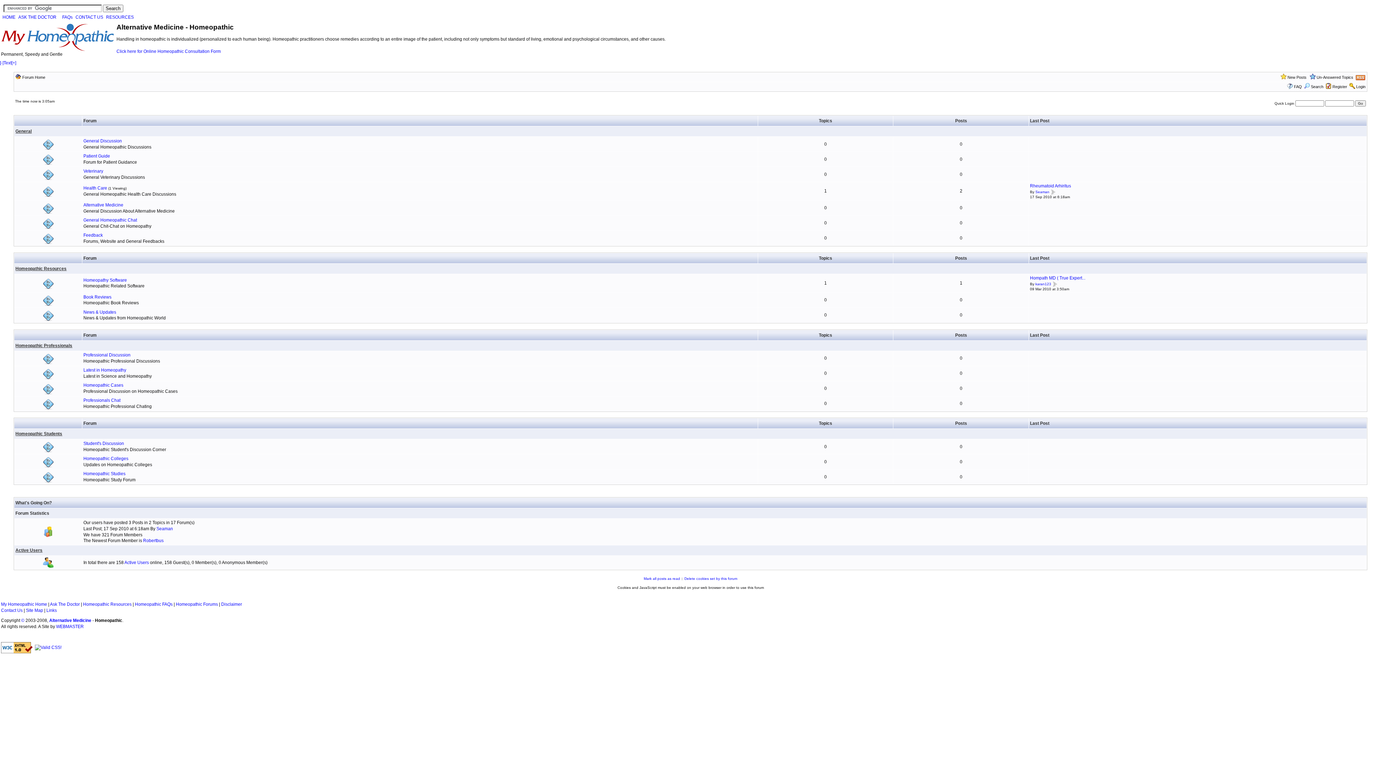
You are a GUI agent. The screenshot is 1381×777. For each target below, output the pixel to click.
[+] (14, 62)
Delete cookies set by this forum (710, 579)
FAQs (67, 17)
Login (1361, 87)
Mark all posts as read (662, 579)
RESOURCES (120, 17)
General (23, 131)
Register (1339, 87)
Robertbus (153, 540)
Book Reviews (97, 297)
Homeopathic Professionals (43, 345)
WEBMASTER (70, 626)
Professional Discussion (107, 355)
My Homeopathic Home (24, 604)
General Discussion (102, 141)
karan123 (1043, 284)
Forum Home (33, 77)
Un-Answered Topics (1335, 77)
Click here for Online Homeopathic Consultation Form (169, 51)
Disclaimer (231, 604)
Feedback (93, 235)
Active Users (28, 550)
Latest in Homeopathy (104, 370)
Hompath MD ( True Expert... (1057, 278)
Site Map (34, 610)
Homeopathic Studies (104, 473)
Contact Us (12, 610)
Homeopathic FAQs (154, 604)
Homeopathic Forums (197, 604)
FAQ (1298, 87)
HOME (9, 17)
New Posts (1297, 77)
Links (51, 610)
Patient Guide (96, 156)
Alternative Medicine (103, 205)
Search (1317, 87)
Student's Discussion (103, 443)
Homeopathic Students (38, 433)
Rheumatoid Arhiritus (1050, 185)
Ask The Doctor (65, 604)
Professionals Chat (101, 400)
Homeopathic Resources (41, 268)
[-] (2, 62)
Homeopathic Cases (103, 385)
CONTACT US (89, 17)
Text (8, 62)
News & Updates (99, 312)
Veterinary (93, 171)
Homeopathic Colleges (105, 458)
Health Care (95, 188)
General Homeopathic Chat (110, 220)
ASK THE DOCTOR (37, 17)
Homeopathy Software (105, 280)
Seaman (1042, 192)
